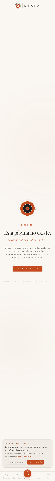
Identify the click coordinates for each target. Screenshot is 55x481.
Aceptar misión (35, 462)
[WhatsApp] (27, 473)
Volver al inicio (27, 269)
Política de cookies (23, 456)
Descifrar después (15, 462)
